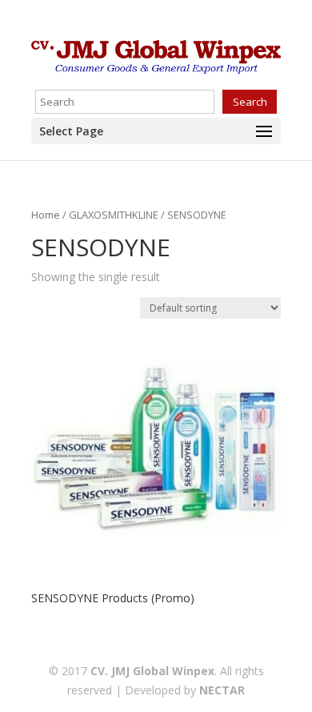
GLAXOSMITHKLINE (113, 214)
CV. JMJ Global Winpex (152, 670)
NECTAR (222, 690)
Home (45, 214)
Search (250, 102)
